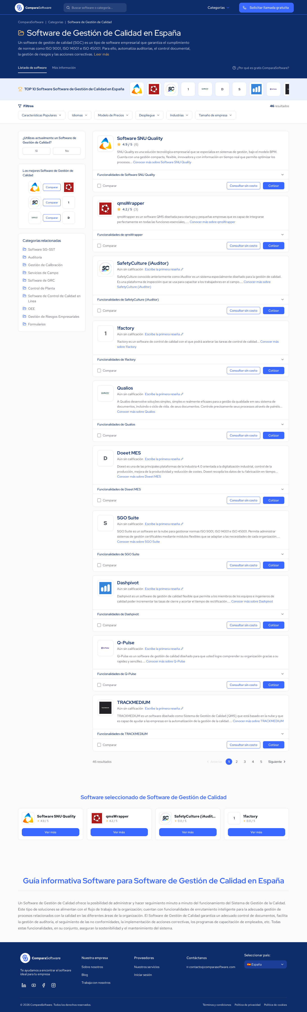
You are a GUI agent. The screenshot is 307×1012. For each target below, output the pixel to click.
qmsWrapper (130, 203)
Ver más (62, 832)
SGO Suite (128, 518)
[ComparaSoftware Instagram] (53, 985)
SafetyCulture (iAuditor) (143, 263)
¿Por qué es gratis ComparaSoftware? (263, 68)
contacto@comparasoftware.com (212, 967)
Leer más (101, 54)
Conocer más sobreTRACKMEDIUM (258, 721)
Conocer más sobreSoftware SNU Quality (162, 162)
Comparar (53, 188)
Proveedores (144, 958)
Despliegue (147, 115)
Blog (85, 975)
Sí (36, 151)
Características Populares (39, 115)
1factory (125, 328)
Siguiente (275, 762)
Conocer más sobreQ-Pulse (165, 661)
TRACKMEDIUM (133, 702)
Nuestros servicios (146, 967)
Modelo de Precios (111, 115)
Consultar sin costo (243, 186)
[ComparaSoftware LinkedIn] (23, 985)
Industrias (177, 115)
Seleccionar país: (257, 955)
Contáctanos (197, 958)
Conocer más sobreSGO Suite (138, 542)
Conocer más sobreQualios (136, 412)
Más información (64, 68)
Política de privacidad (247, 1005)
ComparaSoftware (31, 22)
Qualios (125, 388)
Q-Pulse (125, 643)
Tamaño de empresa (213, 115)
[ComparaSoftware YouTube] (33, 985)
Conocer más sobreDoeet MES (139, 476)
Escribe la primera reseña (162, 269)
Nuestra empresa (95, 958)
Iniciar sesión (143, 975)
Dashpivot (128, 583)
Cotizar (273, 186)
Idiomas (77, 115)
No (67, 151)
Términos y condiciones (217, 1005)
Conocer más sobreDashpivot (252, 601)
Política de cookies (275, 1005)
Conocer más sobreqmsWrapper (212, 222)
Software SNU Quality (140, 138)
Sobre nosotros (92, 967)
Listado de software (32, 68)
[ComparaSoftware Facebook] (43, 985)
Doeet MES (129, 453)
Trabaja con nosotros (96, 983)
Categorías (216, 7)
